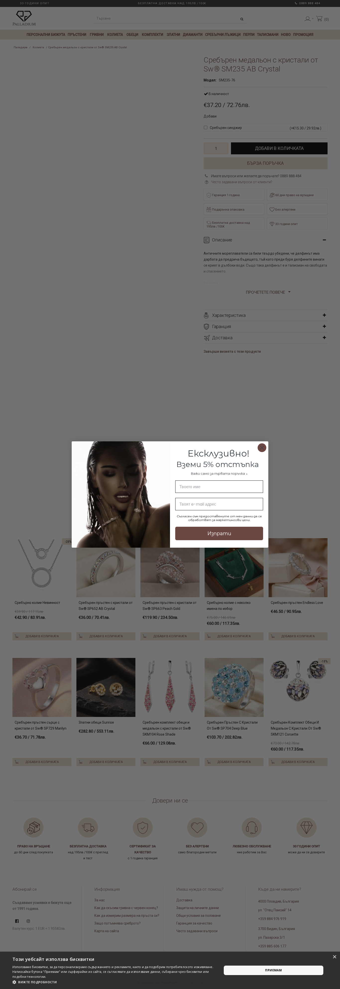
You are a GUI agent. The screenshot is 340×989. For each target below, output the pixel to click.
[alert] (170, 970)
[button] (114, 982)
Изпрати (219, 533)
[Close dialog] (262, 447)
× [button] (334, 957)
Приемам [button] (273, 970)
